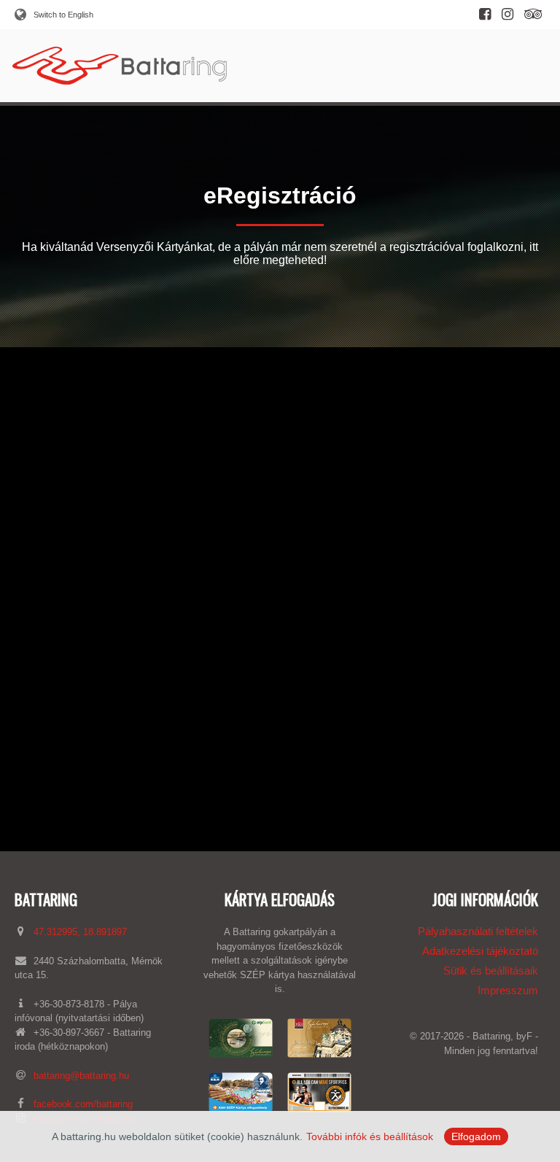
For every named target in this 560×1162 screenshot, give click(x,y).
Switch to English (63, 14)
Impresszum (508, 990)
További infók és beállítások (369, 1136)
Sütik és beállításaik (490, 970)
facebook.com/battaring (83, 1104)
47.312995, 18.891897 (80, 931)
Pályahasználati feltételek (478, 931)
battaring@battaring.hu (81, 1075)
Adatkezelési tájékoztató (480, 951)
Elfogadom (476, 1136)
